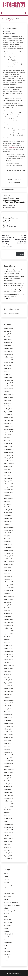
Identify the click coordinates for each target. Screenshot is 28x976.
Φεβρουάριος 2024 (9, 414)
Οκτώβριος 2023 (8, 426)
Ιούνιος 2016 (7, 674)
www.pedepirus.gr (12, 147)
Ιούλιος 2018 (7, 602)
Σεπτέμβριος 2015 (9, 700)
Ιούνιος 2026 (7, 334)
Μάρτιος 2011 (8, 856)
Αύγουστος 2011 (8, 841)
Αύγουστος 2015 (8, 703)
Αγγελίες (6, 876)
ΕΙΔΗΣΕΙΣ (6, 914)
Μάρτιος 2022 (8, 481)
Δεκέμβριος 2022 (9, 455)
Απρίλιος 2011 (8, 853)
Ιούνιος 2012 (7, 812)
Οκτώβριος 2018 (8, 593)
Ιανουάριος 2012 (8, 827)
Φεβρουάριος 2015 (9, 720)
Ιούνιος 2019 (7, 570)
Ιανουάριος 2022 (8, 487)
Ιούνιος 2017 (7, 639)
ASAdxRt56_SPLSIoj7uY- (10, 33)
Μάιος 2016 (7, 677)
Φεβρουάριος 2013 (9, 789)
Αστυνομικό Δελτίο (9, 893)
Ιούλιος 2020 (7, 533)
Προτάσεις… (7, 954)
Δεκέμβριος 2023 (9, 420)
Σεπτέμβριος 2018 (9, 596)
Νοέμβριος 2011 (8, 833)
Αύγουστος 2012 (8, 807)
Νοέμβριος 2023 (8, 423)
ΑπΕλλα (6, 888)
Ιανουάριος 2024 (8, 417)
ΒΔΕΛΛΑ (6, 899)
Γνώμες (6, 908)
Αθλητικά (6, 882)
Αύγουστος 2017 (8, 634)
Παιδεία (6, 940)
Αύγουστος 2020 (8, 530)
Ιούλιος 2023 (7, 435)
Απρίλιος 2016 (8, 680)
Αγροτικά (6, 879)
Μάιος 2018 (7, 608)
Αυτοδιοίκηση (7, 896)
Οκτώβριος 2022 (8, 461)
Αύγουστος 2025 (8, 363)
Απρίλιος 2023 (8, 443)
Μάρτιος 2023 (8, 446)
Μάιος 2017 (7, 642)
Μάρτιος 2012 (8, 821)
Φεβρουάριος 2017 (9, 651)
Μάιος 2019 (7, 573)
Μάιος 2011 (7, 850)
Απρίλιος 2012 (8, 818)
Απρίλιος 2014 (8, 749)
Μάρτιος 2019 (8, 579)
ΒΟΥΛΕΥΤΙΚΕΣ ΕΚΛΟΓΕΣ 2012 (12, 905)
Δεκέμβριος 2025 (9, 351)
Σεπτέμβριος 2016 (9, 665)
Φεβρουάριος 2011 (9, 858)
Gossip (6, 873)
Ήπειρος (6, 928)
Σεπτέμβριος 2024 (9, 394)
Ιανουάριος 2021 (8, 518)
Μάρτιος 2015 (8, 717)
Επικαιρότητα (7, 925)
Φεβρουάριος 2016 (9, 686)
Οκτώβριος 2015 (8, 697)
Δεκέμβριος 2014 (9, 726)
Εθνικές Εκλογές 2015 (10, 911)
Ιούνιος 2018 (7, 605)
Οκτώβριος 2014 (8, 732)
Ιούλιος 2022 (7, 469)
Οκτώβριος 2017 (8, 628)
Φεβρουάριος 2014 (9, 755)
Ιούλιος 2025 (7, 365)
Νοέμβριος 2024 (8, 389)
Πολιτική (6, 948)
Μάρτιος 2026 (8, 342)
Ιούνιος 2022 (7, 472)
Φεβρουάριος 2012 (9, 824)
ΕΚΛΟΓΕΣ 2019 (8, 922)
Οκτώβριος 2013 (8, 766)
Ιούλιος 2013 (7, 775)
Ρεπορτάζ (6, 957)
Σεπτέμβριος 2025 (9, 360)
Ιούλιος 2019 (7, 567)
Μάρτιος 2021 (8, 513)
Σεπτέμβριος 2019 (9, 561)
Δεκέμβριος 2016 (9, 657)
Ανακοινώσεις (7, 25)
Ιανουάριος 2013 (8, 792)
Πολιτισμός (7, 951)
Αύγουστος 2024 (8, 397)
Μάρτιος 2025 (8, 377)
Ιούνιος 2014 (7, 743)
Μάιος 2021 (7, 507)
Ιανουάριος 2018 (8, 619)
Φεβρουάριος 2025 (9, 380)
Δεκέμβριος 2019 (9, 553)
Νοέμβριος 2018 (8, 590)
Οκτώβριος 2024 (8, 391)
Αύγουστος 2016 (8, 668)
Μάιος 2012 (7, 815)
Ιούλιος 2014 (7, 740)
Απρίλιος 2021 (8, 510)
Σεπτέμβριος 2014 (9, 735)
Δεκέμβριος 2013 (9, 760)
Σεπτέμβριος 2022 (9, 463)
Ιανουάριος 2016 (8, 688)
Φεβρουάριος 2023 (9, 449)
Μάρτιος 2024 (8, 412)
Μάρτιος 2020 (8, 544)
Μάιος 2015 (7, 711)
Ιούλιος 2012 (7, 809)
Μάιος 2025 (7, 371)
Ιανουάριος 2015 (8, 723)
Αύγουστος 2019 (8, 564)
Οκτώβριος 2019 (8, 559)
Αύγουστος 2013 (8, 772)
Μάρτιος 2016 (8, 683)
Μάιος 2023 (7, 440)
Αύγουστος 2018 (8, 599)
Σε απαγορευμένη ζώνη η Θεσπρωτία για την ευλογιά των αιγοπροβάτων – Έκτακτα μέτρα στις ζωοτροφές (14, 285)
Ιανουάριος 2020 (8, 550)
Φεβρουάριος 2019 (9, 582)
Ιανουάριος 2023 (8, 452)
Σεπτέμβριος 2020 (9, 527)
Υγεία (5, 963)
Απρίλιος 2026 (8, 339)
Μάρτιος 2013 (8, 786)
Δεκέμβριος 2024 (9, 386)
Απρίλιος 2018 (8, 611)
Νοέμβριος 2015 (8, 694)
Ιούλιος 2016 (7, 671)
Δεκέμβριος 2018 (9, 587)
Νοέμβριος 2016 (8, 660)
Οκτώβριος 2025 (8, 357)
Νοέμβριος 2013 (8, 763)
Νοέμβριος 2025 (8, 354)
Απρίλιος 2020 (8, 541)
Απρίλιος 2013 (8, 784)
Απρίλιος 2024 (8, 409)
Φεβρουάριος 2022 (9, 484)
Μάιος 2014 (7, 746)
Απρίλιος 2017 (8, 645)
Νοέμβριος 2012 (8, 798)
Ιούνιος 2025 (7, 368)
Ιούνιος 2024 (7, 403)
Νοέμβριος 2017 (8, 625)
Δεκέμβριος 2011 (9, 830)
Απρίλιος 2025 (8, 374)
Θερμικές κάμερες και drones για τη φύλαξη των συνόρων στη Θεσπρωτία (14, 296)
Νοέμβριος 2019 (8, 556)
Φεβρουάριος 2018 (9, 616)
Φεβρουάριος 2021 (9, 515)
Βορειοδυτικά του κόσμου (11, 902)
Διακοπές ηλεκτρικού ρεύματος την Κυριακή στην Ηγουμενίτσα (13, 220)
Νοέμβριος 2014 (8, 729)
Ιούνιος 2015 (7, 709)
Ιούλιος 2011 (7, 844)
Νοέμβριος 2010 (8, 934)
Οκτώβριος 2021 (8, 495)
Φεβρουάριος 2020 (9, 547)
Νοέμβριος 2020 (8, 521)
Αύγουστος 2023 (8, 432)
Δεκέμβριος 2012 (9, 795)
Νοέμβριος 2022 (8, 458)
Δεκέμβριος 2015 (9, 691)
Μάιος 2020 (7, 538)
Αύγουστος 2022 (8, 466)
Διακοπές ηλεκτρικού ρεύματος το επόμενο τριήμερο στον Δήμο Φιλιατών (14, 200)
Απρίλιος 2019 (8, 576)
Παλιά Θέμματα (8, 942)
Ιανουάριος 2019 (8, 585)
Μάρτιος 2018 (8, 613)
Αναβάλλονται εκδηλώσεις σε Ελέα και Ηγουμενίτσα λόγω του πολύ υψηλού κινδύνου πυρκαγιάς (14, 271)
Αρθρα (5, 891)
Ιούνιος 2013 (7, 778)
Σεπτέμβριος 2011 (9, 838)
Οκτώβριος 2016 (8, 662)
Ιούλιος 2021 (7, 501)
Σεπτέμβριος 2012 (9, 804)
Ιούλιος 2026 (7, 331)
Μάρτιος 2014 (8, 752)
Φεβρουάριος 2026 (9, 345)
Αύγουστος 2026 (8, 328)
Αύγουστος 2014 (8, 737)
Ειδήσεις (6, 916)
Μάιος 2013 (7, 781)
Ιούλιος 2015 (7, 706)
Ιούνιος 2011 (7, 847)
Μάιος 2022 (7, 475)
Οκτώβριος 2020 (8, 524)
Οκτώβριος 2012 (8, 801)
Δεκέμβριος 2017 (9, 622)
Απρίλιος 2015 (8, 714)
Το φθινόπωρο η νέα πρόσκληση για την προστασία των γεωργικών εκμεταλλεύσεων (14, 278)
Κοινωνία (6, 931)
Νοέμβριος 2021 (8, 492)
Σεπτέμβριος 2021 (9, 498)
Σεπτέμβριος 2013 (9, 769)
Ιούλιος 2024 (7, 400)
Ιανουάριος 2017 (8, 654)
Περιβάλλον (7, 945)
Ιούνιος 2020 (7, 536)
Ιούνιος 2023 (7, 438)
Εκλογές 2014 (8, 919)
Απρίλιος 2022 (8, 478)
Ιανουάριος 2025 (8, 383)
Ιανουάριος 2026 (8, 348)
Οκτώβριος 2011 (8, 835)
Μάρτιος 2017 (8, 648)
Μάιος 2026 (7, 337)
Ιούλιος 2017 (7, 636)
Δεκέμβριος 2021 (9, 489)
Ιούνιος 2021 (7, 504)
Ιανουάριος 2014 (8, 758)
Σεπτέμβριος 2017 (9, 631)
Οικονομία (6, 937)
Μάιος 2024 (7, 406)
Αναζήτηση (21, 254)
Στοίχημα (6, 960)
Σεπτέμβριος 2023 (9, 429)
